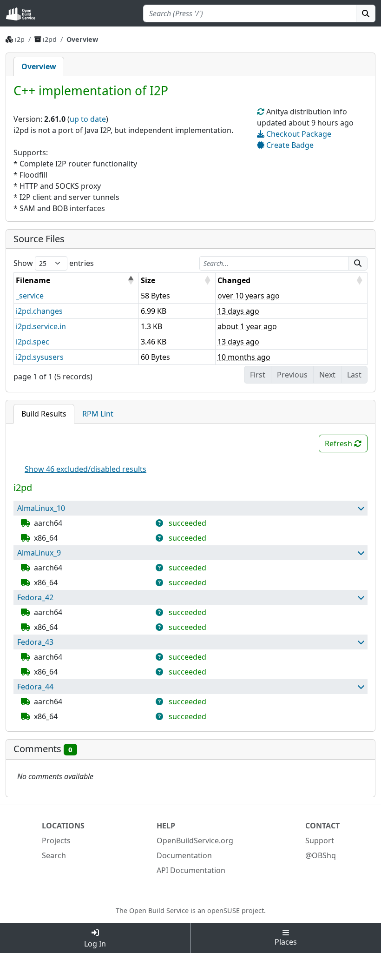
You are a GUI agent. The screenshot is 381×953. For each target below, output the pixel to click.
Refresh (339, 443)
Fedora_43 (35, 642)
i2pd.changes (39, 311)
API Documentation (191, 870)
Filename (33, 280)
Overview (38, 66)
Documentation (184, 855)
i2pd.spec (32, 342)
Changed (233, 280)
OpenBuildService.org (195, 840)
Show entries (53, 263)
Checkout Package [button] (297, 134)
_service (30, 296)
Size (148, 280)
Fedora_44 (35, 687)
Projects (56, 840)
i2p (20, 39)
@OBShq (320, 855)
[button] (361, 508)
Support (319, 840)
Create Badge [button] (289, 145)
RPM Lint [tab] (97, 414)
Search (54, 855)
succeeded (187, 523)
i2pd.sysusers (40, 357)
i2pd (51, 39)
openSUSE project (235, 910)
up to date (88, 119)
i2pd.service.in (41, 326)
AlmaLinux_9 (39, 553)
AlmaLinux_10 (41, 508)
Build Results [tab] (43, 414)
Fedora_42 (35, 597)
